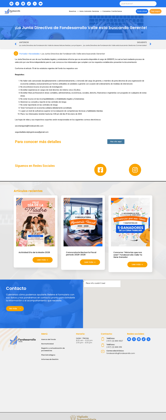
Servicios (95, 11)
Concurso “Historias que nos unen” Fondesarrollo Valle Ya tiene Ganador (127, 254)
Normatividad (47, 344)
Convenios (106, 11)
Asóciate (87, 11)
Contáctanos (116, 11)
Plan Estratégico (48, 355)
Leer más (41, 259)
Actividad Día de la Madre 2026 (34, 252)
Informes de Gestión (49, 359)
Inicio (81, 11)
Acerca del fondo (48, 339)
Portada (23, 53)
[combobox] (138, 3)
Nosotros (72, 11)
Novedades (34, 53)
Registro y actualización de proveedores (53, 349)
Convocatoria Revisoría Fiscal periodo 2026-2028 (81, 253)
